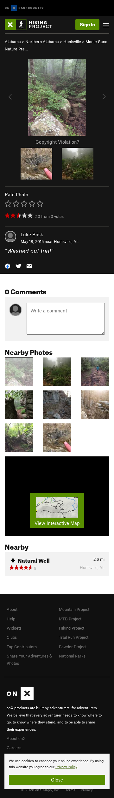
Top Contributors (22, 646)
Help (11, 618)
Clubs (12, 637)
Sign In (87, 24)
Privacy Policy (66, 767)
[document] (57, 771)
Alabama (13, 41)
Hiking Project (71, 628)
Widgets (14, 628)
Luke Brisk (32, 234)
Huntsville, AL (66, 241)
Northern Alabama (42, 41)
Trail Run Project (73, 637)
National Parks (72, 655)
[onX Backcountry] (24, 8)
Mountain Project (74, 609)
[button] (7, 265)
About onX (16, 738)
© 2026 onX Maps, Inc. (40, 790)
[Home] (31, 24)
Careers (14, 747)
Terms (70, 790)
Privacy (87, 790)
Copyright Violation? (57, 142)
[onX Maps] (20, 698)
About (12, 609)
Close (57, 779)
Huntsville (72, 41)
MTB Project (70, 618)
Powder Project (72, 646)
